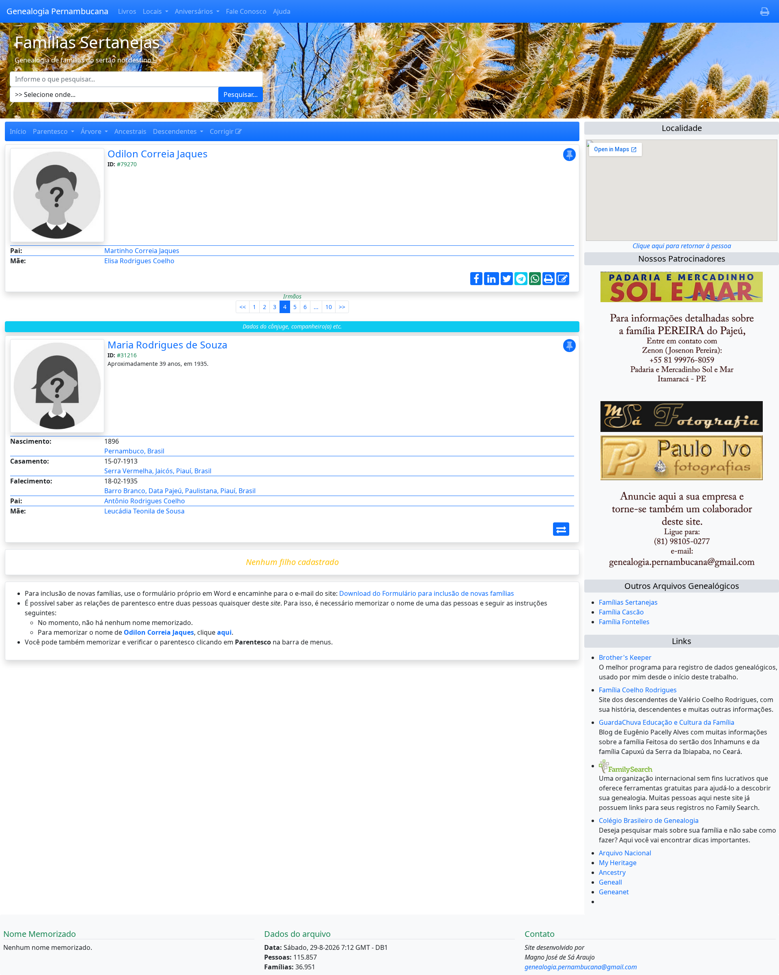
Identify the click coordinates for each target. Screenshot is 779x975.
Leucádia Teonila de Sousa (144, 511)
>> (342, 307)
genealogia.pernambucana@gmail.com (581, 966)
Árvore (92, 131)
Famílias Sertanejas (628, 602)
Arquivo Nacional (625, 852)
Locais (153, 11)
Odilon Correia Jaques (158, 153)
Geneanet (614, 891)
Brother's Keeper (625, 657)
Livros (127, 11)
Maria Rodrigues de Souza (167, 344)
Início (18, 131)
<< (242, 307)
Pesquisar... (241, 94)
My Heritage (618, 862)
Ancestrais (130, 131)
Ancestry (612, 872)
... (316, 307)
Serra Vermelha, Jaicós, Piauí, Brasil (157, 470)
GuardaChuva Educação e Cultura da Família (666, 722)
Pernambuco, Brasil (134, 451)
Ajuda (282, 11)
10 (328, 307)
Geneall (610, 882)
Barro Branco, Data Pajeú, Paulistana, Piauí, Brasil (180, 490)
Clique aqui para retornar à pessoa (682, 245)
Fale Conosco (246, 11)
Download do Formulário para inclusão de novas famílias (426, 593)
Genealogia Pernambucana (57, 11)
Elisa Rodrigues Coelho (139, 260)
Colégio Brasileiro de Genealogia (649, 820)
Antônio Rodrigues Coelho (144, 500)
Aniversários (195, 11)
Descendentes (175, 131)
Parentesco (51, 131)
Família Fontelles (624, 621)
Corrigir (222, 131)
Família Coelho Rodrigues (638, 689)
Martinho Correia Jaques (141, 250)
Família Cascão (621, 612)
